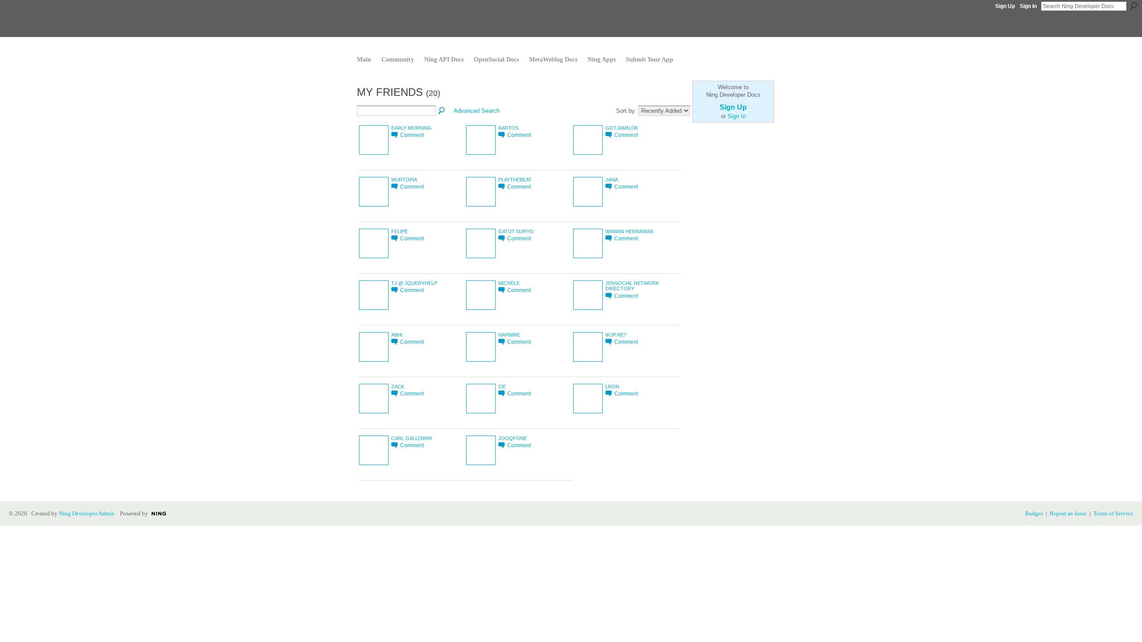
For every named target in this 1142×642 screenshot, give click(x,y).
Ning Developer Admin (87, 513)
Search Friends (442, 111)
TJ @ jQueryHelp (414, 283)
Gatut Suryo (516, 231)
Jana (611, 179)
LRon (612, 386)
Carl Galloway (411, 438)
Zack (397, 386)
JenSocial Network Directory (632, 286)
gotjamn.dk (621, 128)
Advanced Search (477, 110)
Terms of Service (1113, 513)
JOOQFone (512, 438)
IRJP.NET (616, 334)
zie (502, 386)
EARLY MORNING (411, 128)
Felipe (399, 231)
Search (1133, 6)
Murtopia (404, 179)
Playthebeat (515, 179)
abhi (396, 334)
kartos (508, 128)
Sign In (1028, 6)
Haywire (509, 334)
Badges (1034, 513)
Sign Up (1005, 6)
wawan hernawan (629, 231)
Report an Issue (1068, 513)
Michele (509, 283)
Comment (412, 135)
